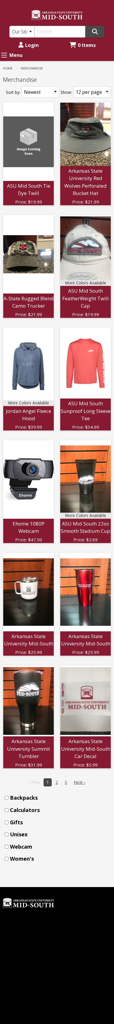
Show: (66, 92)
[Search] (94, 32)
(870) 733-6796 (19, 979)
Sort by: (13, 92)
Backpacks (24, 797)
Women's (22, 858)
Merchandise (32, 68)
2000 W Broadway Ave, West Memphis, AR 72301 (28, 996)
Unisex (18, 834)
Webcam (21, 846)
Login (32, 45)
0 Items (87, 45)
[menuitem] (59, 798)
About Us (70, 915)
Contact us (71, 944)
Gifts (16, 822)
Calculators (25, 809)
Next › (79, 782)
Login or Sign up (83, 934)
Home (8, 68)
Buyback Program (79, 905)
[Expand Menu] (4, 55)
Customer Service (79, 924)
